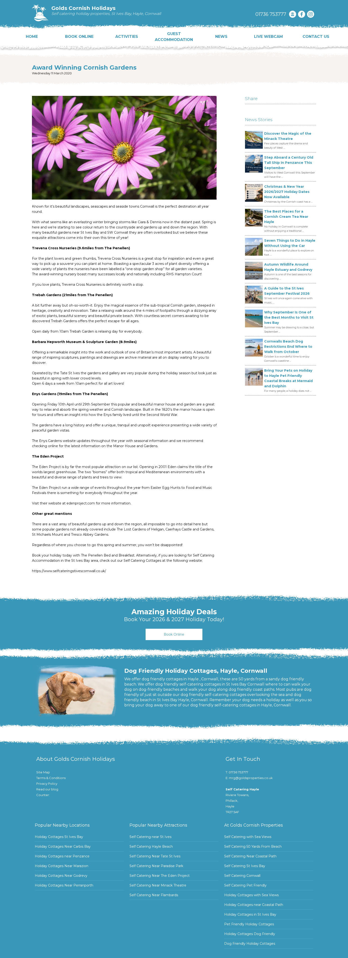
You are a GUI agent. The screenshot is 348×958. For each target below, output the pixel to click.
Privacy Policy (46, 783)
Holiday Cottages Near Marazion (61, 866)
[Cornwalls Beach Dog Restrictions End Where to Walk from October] (254, 347)
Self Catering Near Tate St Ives (154, 856)
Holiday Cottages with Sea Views (251, 895)
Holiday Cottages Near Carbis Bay (63, 846)
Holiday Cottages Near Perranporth (64, 885)
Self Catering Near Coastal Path (250, 856)
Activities (126, 36)
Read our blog (47, 789)
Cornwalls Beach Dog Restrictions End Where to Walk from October (288, 346)
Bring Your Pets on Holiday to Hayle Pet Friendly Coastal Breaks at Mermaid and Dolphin (288, 378)
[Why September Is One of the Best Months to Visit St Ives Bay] (254, 318)
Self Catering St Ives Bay (244, 866)
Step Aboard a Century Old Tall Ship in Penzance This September (288, 162)
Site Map (43, 772)
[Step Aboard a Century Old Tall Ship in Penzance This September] (254, 164)
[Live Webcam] (292, 14)
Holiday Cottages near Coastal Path (253, 905)
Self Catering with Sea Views (247, 837)
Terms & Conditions (51, 778)
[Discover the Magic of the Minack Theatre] (254, 140)
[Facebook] (301, 14)
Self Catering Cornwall (242, 875)
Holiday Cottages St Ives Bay (59, 837)
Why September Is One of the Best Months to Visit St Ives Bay (288, 317)
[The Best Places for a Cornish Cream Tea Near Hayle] (254, 218)
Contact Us (316, 36)
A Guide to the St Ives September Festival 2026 (287, 291)
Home (32, 36)
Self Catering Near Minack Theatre (157, 885)
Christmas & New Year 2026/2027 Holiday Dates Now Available (286, 191)
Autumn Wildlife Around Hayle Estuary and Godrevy (288, 267)
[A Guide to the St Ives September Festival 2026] (254, 294)
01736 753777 (270, 14)
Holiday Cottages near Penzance (62, 856)
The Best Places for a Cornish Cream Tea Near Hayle (286, 216)
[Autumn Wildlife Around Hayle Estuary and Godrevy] (254, 271)
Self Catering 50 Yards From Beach (253, 846)
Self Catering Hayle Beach (151, 846)
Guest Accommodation (174, 36)
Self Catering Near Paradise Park (156, 866)
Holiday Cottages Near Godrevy (61, 875)
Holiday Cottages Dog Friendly (249, 934)
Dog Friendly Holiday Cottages (249, 943)
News (221, 36)
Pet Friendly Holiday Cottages (249, 924)
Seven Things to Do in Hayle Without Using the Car (289, 243)
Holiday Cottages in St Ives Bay (250, 914)
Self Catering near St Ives (150, 837)
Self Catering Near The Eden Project (159, 875)
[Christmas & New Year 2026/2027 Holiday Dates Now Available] (254, 193)
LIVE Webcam (268, 36)
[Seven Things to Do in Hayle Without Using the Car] (254, 247)
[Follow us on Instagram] (310, 14)
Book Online (79, 36)
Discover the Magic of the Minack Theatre (287, 136)
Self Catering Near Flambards (153, 895)
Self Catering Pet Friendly (245, 885)
